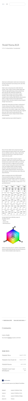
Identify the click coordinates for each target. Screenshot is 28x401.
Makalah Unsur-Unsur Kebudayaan (8, 369)
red (15, 212)
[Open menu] (7, 4)
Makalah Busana (7, 364)
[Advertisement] (14, 25)
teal (21, 201)
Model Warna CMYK (7, 320)
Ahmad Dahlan (10, 48)
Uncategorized (17, 48)
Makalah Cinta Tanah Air (9, 360)
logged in (10, 337)
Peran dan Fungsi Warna (19, 320)
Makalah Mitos (6, 355)
